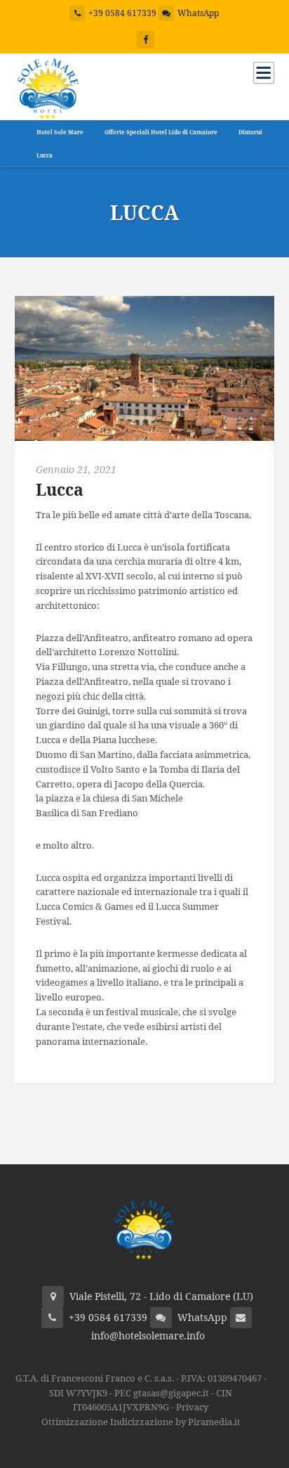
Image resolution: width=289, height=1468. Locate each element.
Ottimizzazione (74, 1421)
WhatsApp (198, 13)
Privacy (192, 1407)
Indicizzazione (141, 1421)
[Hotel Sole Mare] (48, 86)
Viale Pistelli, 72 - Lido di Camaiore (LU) (161, 1296)
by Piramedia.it (208, 1421)
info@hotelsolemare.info (148, 1335)
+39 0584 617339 (122, 13)
